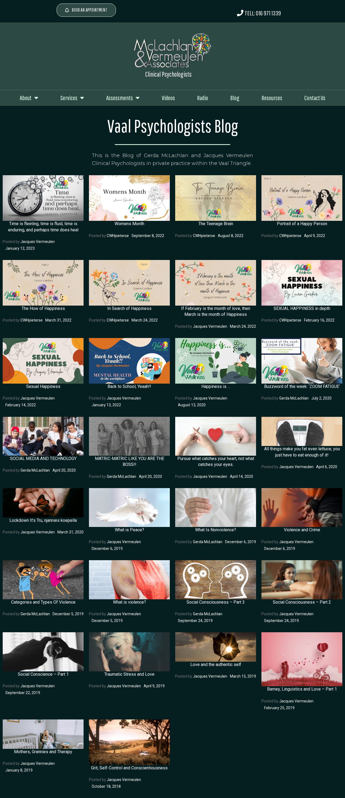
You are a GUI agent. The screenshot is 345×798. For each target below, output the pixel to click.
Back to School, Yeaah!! (129, 386)
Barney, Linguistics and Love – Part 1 (302, 689)
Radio (202, 98)
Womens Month (129, 223)
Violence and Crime (302, 529)
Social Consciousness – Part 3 (216, 602)
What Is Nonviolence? (215, 529)
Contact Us (314, 98)
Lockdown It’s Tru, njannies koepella (43, 520)
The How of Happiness (43, 308)
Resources (271, 98)
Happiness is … (215, 386)
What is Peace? (129, 529)
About (26, 98)
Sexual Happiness (43, 386)
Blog (234, 98)
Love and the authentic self (215, 664)
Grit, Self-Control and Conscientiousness (129, 767)
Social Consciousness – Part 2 (302, 602)
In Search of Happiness (129, 308)
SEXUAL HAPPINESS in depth (302, 308)
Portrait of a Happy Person (302, 223)
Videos (168, 98)
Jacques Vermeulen (37, 241)
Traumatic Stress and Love (129, 674)
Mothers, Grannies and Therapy (43, 751)
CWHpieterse (118, 236)
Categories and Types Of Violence (43, 602)
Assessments (119, 98)
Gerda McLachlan (294, 398)
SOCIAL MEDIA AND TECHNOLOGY (43, 458)
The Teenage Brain (215, 223)
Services (68, 98)
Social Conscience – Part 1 (43, 674)
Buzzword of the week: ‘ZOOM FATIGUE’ (302, 386)
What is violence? (129, 602)
